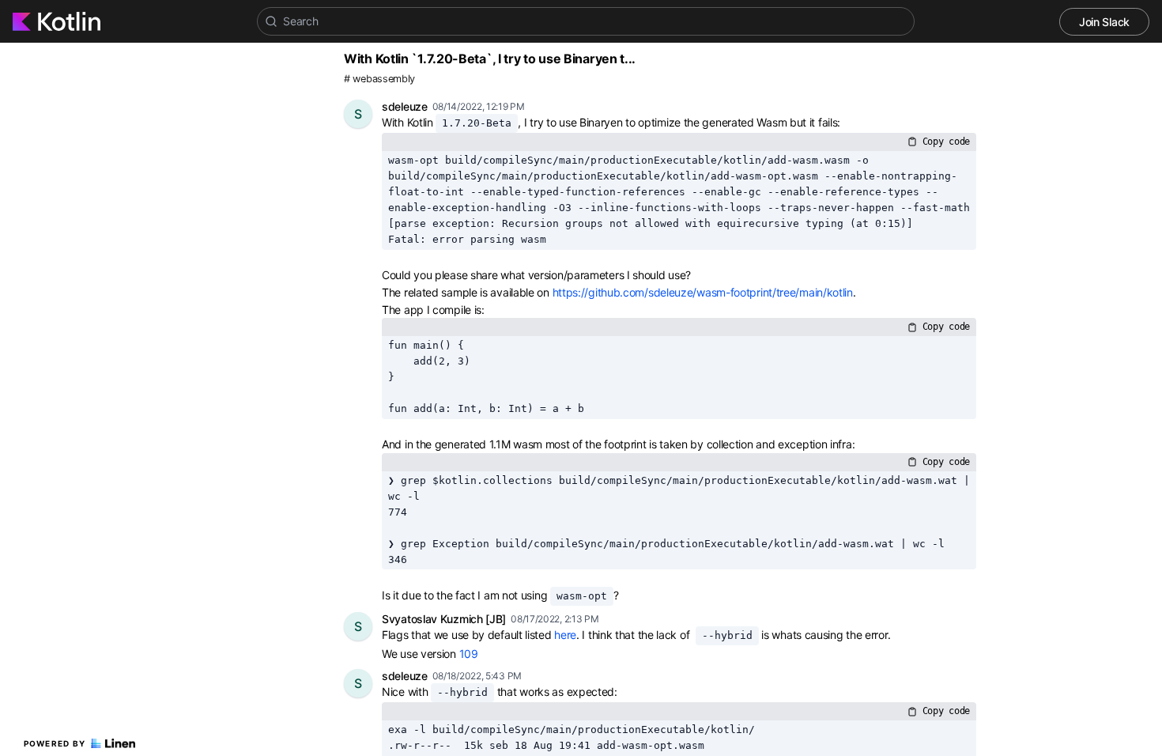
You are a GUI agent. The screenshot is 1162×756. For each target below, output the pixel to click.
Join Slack (1104, 21)
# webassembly (379, 79)
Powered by (55, 743)
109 (468, 653)
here (565, 634)
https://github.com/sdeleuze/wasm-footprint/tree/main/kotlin (703, 292)
